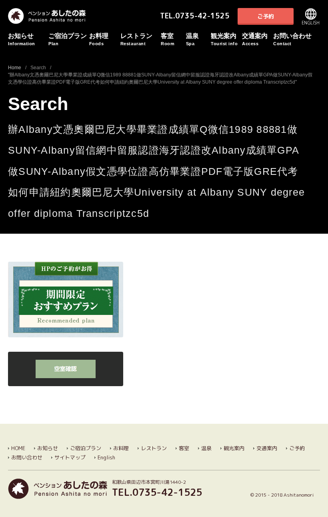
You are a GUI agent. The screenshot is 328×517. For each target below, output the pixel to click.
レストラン (136, 39)
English (311, 16)
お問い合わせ (292, 39)
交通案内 (255, 39)
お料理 (98, 39)
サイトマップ (70, 457)
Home (14, 67)
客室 (167, 39)
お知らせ (21, 39)
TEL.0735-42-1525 (195, 16)
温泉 (192, 39)
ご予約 (265, 16)
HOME (18, 448)
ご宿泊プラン (67, 39)
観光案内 (224, 39)
